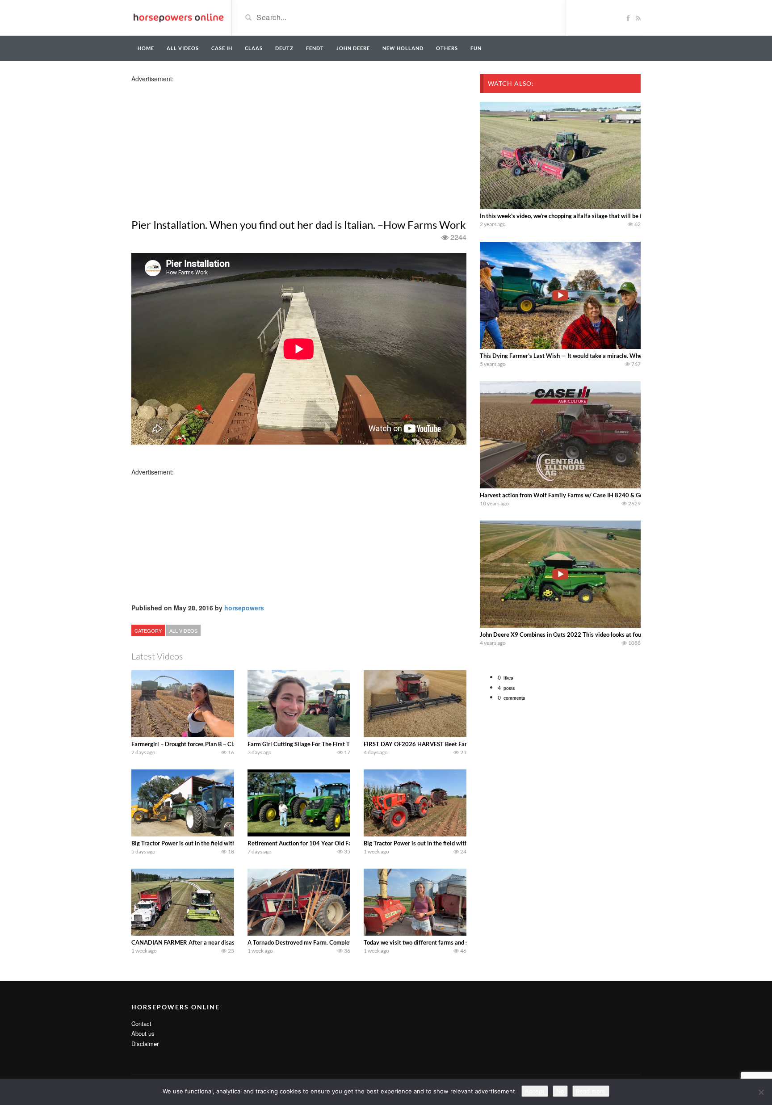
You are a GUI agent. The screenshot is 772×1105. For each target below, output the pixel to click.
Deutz (284, 48)
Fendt (315, 48)
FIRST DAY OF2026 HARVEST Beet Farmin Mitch (428, 744)
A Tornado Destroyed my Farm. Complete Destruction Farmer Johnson (338, 942)
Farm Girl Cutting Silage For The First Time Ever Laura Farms (327, 744)
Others (447, 48)
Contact (141, 1023)
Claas (254, 48)
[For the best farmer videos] (178, 17)
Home (146, 48)
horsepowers (244, 607)
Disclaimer (145, 1043)
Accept (535, 1091)
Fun (476, 48)
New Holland (403, 48)
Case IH (221, 48)
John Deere (353, 48)
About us (143, 1033)
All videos (183, 48)
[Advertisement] (202, 145)
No (560, 1091)
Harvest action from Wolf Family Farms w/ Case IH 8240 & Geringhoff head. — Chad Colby (598, 495)
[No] (760, 1092)
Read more (591, 1091)
